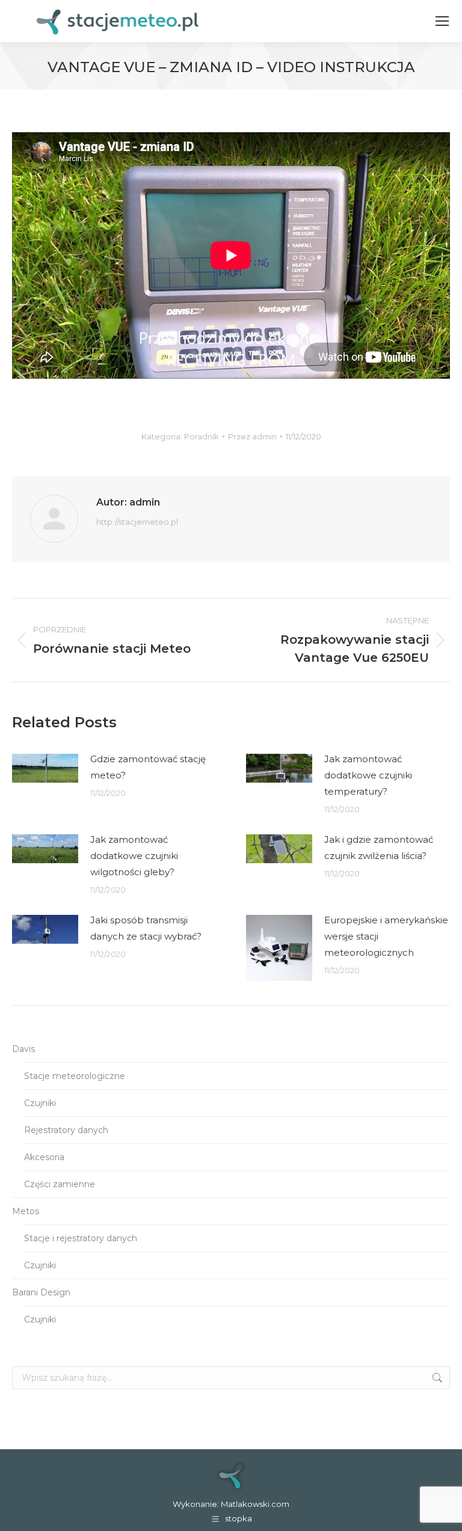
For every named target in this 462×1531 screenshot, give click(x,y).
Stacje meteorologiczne (74, 1076)
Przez (252, 436)
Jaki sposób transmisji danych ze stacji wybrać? (146, 928)
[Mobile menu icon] (442, 21)
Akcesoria (44, 1157)
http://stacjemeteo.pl (137, 522)
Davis (23, 1049)
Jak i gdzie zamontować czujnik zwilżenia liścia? (378, 847)
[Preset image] (45, 768)
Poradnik (201, 436)
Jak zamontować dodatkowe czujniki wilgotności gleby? (134, 856)
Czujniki (40, 1103)
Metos (25, 1211)
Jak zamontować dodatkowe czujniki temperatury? (368, 775)
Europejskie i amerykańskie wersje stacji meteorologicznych (386, 936)
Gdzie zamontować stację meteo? (148, 767)
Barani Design (41, 1292)
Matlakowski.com (255, 1504)
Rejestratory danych (66, 1130)
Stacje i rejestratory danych (80, 1238)
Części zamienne (59, 1184)
